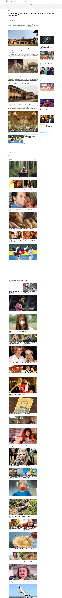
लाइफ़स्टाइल (11, 9)
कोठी (9, 105)
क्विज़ (20, 1)
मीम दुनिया (25, 1)
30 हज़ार (30, 143)
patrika (8, 102)
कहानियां (16, 1)
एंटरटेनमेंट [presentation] (41, 108)
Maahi (40, 64)
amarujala (9, 132)
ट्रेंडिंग (11, 1)
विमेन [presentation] (40, 76)
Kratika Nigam (10, 18)
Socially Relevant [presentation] (42, 60)
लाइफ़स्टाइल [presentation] (41, 44)
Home (8, 9)
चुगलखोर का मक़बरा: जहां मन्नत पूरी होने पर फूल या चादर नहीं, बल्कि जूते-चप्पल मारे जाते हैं (22, 104)
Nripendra (41, 48)
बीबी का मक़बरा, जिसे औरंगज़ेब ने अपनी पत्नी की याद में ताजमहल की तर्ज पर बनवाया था (22, 48)
